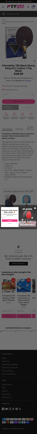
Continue (10, 220)
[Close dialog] (35, 208)
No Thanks (10, 223)
